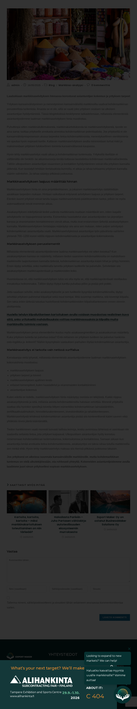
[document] (68, 354)
